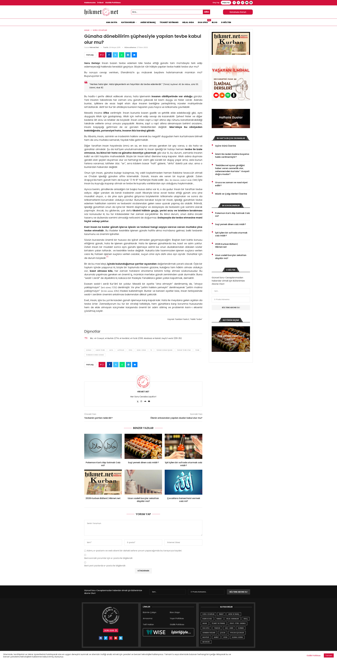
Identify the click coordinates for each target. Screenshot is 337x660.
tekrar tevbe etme (184, 350)
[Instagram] (242, 2)
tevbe (197, 350)
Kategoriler (128, 22)
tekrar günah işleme (164, 350)
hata (111, 350)
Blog (214, 22)
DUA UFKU (206, 628)
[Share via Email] (134, 54)
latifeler (120, 350)
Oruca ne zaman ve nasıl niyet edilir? (231, 184)
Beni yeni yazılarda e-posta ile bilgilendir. (105, 565)
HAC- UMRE (229, 628)
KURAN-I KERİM (237, 637)
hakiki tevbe (100, 350)
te (151, 350)
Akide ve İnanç (148, 22)
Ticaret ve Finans (169, 22)
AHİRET (216, 637)
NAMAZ (219, 619)
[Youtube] (247, 2)
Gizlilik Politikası (113, 2)
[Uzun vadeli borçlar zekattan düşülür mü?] (143, 482)
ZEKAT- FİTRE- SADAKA (238, 623)
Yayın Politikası (177, 618)
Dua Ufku (204, 22)
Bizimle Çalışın (149, 612)
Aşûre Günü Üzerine (225, 145)
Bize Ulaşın (175, 612)
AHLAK (204, 623)
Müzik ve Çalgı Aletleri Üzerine (231, 193)
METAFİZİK (206, 642)
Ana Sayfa (111, 22)
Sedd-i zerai (141, 350)
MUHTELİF (205, 637)
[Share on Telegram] (128, 54)
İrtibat (100, 2)
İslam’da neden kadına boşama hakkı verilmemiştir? (232, 155)
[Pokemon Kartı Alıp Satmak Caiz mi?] (103, 446)
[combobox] (170, 12)
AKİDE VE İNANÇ (233, 614)
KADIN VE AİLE (207, 619)
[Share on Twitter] (115, 54)
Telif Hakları (148, 624)
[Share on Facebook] (109, 54)
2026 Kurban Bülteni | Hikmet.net (103, 498)
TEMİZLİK (217, 628)
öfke (130, 350)
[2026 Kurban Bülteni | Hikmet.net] (103, 482)
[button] (107, 257)
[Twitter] (238, 2)
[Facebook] (234, 2)
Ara (206, 11)
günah (88, 350)
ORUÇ (245, 619)
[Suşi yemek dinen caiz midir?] (143, 446)
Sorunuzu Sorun (238, 12)
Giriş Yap (216, 2)
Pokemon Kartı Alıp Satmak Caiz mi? (103, 464)
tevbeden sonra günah (95, 355)
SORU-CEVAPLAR (208, 614)
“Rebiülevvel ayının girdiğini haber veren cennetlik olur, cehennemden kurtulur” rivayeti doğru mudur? (232, 170)
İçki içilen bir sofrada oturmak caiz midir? (183, 464)
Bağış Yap (226, 3)
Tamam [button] (328, 655)
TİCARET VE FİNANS (218, 623)
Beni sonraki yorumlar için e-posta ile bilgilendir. (108, 558)
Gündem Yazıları (208, 633)
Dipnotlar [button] (92, 331)
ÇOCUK (222, 633)
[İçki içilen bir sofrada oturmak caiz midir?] (183, 446)
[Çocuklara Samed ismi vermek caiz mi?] (183, 482)
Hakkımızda (90, 2)
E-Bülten (226, 22)
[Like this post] (103, 55)
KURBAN (241, 628)
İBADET (221, 614)
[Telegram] (251, 2)
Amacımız (147, 618)
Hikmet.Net (94, 47)
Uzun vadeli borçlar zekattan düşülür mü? (143, 500)
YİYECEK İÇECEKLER (237, 633)
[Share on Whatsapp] (121, 54)
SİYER (225, 637)
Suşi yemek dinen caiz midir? (143, 462)
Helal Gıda (188, 22)
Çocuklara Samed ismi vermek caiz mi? (183, 500)
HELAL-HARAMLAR (232, 619)
